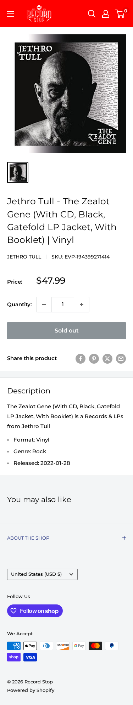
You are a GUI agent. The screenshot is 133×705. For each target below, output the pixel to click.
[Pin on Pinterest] (94, 358)
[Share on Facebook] (80, 358)
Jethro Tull (24, 257)
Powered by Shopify (30, 690)
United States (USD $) (36, 574)
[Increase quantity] (81, 304)
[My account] (105, 14)
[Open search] (92, 14)
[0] (120, 14)
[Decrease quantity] (44, 304)
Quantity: (19, 304)
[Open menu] (10, 14)
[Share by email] (121, 358)
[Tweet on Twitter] (107, 358)
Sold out (67, 330)
